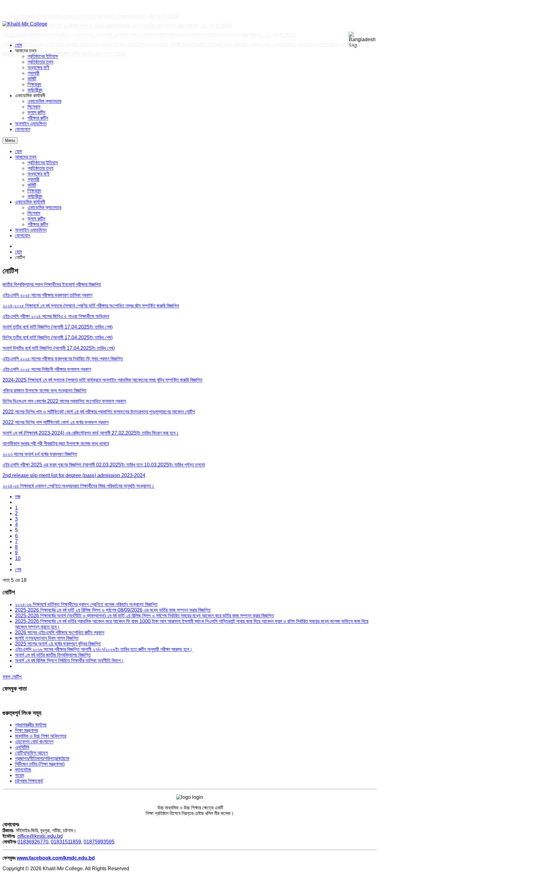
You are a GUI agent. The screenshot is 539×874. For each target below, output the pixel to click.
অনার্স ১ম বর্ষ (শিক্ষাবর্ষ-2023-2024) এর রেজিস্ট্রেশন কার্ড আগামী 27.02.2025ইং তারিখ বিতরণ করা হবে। (90, 433)
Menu (10, 140)
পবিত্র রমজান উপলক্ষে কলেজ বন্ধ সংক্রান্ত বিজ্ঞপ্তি (44, 390)
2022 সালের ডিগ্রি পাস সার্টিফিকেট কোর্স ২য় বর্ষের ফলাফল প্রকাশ (55, 422)
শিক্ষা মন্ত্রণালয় (26, 730)
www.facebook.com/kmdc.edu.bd (56, 858)
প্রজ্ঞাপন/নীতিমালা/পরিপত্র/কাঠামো (42, 758)
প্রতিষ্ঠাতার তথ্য (40, 168)
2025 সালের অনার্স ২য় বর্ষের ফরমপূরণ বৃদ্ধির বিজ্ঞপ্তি (58, 643)
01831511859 (66, 841)
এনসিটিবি (22, 747)
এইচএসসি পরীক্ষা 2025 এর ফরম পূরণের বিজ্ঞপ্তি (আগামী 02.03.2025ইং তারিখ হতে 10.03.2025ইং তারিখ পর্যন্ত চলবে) (103, 464)
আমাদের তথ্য (25, 157)
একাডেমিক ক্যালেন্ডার (44, 207)
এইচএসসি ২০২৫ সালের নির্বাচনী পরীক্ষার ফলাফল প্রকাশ (46, 369)
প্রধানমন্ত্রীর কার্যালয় (30, 724)
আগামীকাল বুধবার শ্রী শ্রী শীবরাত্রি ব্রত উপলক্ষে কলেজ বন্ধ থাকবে (55, 443)
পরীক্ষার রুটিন (37, 224)
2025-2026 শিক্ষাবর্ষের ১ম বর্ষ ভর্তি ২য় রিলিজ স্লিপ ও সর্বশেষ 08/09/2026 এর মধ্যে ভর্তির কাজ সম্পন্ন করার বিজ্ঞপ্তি (113, 610)
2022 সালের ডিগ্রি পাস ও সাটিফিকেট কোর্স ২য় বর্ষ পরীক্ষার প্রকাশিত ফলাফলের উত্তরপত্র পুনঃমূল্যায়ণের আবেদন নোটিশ (98, 411)
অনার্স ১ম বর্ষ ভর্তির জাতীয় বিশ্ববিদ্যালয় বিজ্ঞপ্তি (53, 655)
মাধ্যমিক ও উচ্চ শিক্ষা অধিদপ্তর (40, 736)
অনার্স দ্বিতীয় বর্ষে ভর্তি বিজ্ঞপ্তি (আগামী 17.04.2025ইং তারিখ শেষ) (58, 348)
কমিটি (31, 185)
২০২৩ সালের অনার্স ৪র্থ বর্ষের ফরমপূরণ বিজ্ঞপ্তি (39, 454)
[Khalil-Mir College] (24, 24)
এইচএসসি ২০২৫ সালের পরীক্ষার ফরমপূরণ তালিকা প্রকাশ (47, 295)
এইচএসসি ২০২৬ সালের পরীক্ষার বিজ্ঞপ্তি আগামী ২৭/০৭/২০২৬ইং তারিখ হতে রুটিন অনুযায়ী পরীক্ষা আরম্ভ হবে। (103, 649)
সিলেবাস (33, 213)
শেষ (18, 569)
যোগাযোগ (22, 235)
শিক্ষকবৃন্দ (34, 190)
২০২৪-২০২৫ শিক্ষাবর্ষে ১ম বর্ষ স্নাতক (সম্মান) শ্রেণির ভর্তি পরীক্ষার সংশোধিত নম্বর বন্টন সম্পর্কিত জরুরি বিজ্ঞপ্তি (90, 305)
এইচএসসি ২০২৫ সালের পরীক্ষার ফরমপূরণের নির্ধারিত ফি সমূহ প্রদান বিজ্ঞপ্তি (62, 358)
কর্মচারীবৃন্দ (34, 196)
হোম (18, 151)
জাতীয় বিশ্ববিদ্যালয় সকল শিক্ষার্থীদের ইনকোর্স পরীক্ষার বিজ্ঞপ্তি (51, 284)
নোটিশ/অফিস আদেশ (31, 753)
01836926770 (32, 841)
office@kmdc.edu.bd (40, 836)
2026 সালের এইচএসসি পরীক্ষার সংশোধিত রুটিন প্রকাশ (59, 632)
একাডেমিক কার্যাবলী (30, 202)
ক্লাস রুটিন (36, 218)
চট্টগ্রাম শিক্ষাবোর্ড (29, 781)
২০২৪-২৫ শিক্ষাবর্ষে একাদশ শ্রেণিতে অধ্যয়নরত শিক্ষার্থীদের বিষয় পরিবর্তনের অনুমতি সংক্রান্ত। (78, 486)
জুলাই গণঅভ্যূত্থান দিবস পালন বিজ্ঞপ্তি (47, 638)
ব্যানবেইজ (23, 769)
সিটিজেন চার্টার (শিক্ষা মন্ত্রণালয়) (40, 764)
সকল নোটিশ (12, 676)
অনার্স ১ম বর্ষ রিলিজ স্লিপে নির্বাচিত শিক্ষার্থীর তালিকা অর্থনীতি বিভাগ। (69, 660)
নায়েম (19, 775)
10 (18, 558)
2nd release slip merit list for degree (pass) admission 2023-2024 (73, 475)
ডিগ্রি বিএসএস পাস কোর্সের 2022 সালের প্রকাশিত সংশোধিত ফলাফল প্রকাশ (64, 401)
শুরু (17, 496)
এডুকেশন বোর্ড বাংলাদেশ (34, 741)
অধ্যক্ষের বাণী (38, 173)
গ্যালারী (33, 179)
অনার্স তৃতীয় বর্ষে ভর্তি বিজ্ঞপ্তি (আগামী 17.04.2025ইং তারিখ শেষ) (57, 327)
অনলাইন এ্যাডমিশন (30, 230)
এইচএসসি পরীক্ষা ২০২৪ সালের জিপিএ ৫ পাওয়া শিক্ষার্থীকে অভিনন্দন (55, 316)
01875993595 (99, 841)
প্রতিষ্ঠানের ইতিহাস (42, 162)
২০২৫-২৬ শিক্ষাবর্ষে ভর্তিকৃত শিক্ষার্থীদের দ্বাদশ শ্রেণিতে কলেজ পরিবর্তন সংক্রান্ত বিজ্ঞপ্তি (86, 604)
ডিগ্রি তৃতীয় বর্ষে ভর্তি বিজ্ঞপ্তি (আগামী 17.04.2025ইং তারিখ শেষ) (57, 337)
